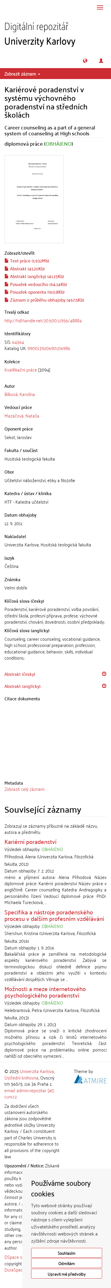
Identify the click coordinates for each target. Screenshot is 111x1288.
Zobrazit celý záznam (24, 789)
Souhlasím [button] (66, 1252)
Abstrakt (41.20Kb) (27, 268)
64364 (18, 342)
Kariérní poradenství (30, 841)
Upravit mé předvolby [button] (67, 1273)
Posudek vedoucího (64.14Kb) (38, 284)
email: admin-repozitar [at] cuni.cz (29, 1093)
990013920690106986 (49, 348)
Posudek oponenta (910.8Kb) (37, 292)
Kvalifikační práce (20, 369)
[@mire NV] (90, 1078)
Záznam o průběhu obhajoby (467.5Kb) (46, 299)
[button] (85, 60)
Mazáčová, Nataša (21, 415)
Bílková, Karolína (19, 394)
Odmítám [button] (66, 1263)
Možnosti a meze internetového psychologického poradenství (45, 991)
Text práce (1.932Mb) (29, 260)
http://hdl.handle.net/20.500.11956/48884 (43, 320)
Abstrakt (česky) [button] (19, 674)
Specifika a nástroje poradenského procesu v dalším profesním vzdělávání (54, 915)
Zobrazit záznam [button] (20, 73)
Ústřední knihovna (21, 1077)
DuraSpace (14, 1269)
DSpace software (20, 1257)
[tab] (55, 345)
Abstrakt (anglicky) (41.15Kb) (36, 276)
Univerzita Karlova (37, 1071)
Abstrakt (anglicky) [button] (22, 686)
